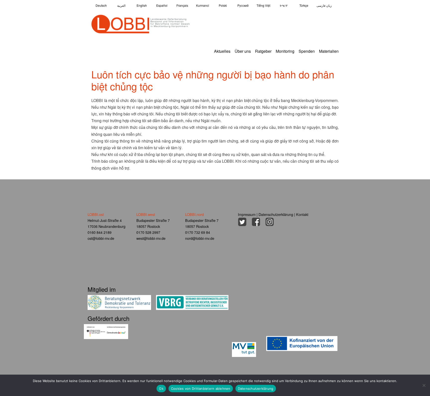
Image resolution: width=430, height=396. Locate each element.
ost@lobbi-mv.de (101, 238)
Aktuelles (222, 51)
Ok (161, 389)
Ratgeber (263, 51)
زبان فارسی (324, 5)
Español (161, 5)
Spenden (307, 51)
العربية (121, 5)
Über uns (243, 51)
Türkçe (303, 5)
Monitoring (285, 51)
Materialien (329, 51)
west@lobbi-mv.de (150, 238)
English (142, 5)
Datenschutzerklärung (276, 214)
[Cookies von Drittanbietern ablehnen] (423, 385)
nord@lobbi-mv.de (199, 238)
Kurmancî (202, 5)
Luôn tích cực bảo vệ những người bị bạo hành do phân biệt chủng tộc (212, 80)
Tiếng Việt (263, 5)
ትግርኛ (283, 5)
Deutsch (101, 5)
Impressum (247, 214)
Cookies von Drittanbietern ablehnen (200, 389)
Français (182, 5)
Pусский (243, 5)
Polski (223, 5)
